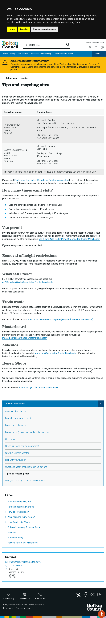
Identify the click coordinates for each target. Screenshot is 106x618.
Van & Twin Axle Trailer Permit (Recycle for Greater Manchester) (69, 239)
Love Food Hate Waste (19, 522)
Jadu (28, 608)
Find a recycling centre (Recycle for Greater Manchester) (41, 180)
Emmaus (12, 532)
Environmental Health (64, 54)
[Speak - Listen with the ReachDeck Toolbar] (101, 614)
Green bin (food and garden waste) (22, 446)
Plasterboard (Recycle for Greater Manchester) (24, 338)
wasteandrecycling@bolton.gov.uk (25, 562)
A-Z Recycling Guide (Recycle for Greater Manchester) (28, 282)
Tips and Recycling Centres (21, 506)
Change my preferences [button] (44, 29)
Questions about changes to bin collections (26, 467)
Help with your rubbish (15, 460)
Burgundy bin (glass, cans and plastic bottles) (27, 432)
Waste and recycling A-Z (19, 501)
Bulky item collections (15, 425)
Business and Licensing (41, 54)
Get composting (15, 537)
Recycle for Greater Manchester (23, 542)
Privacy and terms (36, 605)
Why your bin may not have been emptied (25, 480)
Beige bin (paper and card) (18, 418)
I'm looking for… (32, 45)
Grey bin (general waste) (17, 453)
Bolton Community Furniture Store (24, 527)
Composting (11, 439)
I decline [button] (24, 29)
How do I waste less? (18, 512)
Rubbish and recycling (16, 78)
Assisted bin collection (16, 411)
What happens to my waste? (21, 517)
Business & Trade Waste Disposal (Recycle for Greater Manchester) (60, 319)
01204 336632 (16, 565)
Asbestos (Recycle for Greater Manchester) (56, 353)
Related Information (15, 403)
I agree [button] (12, 29)
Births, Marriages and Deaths (15, 54)
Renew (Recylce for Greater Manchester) (38, 387)
